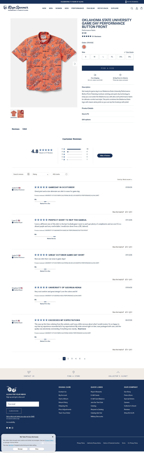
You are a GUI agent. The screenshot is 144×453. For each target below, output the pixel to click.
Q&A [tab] (24, 129)
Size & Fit (85, 114)
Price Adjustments (65, 409)
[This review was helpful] (126, 212)
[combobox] (123, 179)
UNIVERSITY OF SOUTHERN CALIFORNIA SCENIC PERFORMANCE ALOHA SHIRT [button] (68, 333)
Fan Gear (91, 8)
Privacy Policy (81, 443)
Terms (123, 443)
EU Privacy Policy (133, 443)
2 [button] (68, 359)
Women (59, 8)
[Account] (136, 8)
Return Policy (63, 402)
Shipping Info (63, 406)
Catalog (93, 406)
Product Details (87, 108)
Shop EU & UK (129, 413)
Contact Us (62, 392)
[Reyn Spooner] (15, 8)
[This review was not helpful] (130, 212)
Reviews (127, 409)
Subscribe (14, 411)
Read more (82, 329)
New (44, 8)
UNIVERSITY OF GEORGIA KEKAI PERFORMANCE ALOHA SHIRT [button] (63, 296)
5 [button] (79, 359)
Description (86, 87)
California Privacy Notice (94, 443)
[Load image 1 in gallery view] (44, 62)
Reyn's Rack (103, 8)
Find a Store (128, 395)
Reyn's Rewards (96, 392)
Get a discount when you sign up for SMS (20, 416)
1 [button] (64, 359)
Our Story (127, 392)
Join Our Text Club (97, 402)
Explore (114, 8)
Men (51, 8)
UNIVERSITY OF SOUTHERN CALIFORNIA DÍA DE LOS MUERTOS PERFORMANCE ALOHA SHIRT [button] (72, 195)
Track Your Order (64, 413)
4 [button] (75, 359)
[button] (75, 149)
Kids (67, 8)
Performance (77, 8)
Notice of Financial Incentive (111, 443)
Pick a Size (107, 68)
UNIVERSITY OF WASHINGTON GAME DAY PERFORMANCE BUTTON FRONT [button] (66, 230)
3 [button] (71, 359)
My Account (63, 395)
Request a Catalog (97, 409)
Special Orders (129, 399)
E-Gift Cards (95, 395)
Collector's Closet (130, 406)
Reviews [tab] (16, 129)
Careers (126, 402)
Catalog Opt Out (96, 413)
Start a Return (63, 399)
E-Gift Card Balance (97, 399)
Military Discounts (97, 416)
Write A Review (105, 155)
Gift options (86, 119)
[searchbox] (19, 174)
